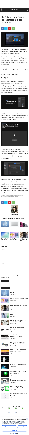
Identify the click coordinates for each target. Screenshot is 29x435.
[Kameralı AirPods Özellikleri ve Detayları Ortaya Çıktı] (5, 322)
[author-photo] (14, 209)
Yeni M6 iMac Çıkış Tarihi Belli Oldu (14, 239)
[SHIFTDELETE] (5, 410)
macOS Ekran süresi (5, 196)
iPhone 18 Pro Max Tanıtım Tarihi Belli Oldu (5, 228)
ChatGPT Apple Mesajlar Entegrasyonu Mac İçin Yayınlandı (18, 387)
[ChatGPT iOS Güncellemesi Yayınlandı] (5, 330)
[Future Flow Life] (18, 415)
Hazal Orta (5, 25)
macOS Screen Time (13, 196)
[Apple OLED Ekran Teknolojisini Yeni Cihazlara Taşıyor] (5, 352)
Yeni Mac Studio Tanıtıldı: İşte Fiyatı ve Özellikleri (14, 228)
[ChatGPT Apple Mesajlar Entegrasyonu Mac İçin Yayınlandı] (5, 388)
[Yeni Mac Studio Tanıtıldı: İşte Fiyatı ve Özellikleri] (14, 224)
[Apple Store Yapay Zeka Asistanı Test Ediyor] (24, 235)
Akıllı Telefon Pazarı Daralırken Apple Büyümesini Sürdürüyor (18, 343)
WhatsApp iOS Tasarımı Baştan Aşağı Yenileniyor (18, 372)
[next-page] (15, 243)
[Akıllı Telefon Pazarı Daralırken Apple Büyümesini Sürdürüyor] (5, 344)
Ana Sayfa (2, 13)
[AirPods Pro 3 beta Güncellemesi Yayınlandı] (5, 396)
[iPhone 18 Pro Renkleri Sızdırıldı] (5, 359)
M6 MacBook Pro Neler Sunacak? (18, 364)
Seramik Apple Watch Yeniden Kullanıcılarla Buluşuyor (17, 335)
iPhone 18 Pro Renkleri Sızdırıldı (18, 357)
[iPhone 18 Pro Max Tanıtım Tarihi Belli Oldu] (5, 224)
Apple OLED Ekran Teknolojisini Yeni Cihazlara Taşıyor (18, 350)
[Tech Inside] (25, 410)
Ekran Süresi (8, 195)
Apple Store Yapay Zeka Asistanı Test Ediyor (23, 239)
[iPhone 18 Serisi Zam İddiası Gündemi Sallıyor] (24, 224)
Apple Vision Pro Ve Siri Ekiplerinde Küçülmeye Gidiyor (18, 379)
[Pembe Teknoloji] (12, 415)
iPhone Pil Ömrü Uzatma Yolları (4, 239)
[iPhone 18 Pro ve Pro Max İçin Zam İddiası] (5, 315)
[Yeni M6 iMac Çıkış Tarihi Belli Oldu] (14, 235)
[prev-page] (13, 243)
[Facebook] (2, 28)
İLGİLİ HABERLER (8, 218)
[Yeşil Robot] (18, 410)
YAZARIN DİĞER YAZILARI (19, 218)
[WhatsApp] (13, 28)
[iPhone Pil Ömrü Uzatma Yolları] (5, 235)
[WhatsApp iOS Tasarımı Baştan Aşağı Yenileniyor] (5, 374)
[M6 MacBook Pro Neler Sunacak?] (5, 366)
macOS (21, 195)
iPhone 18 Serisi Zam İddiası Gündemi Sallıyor (24, 228)
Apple (7, 13)
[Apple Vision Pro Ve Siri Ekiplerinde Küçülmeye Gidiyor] (5, 381)
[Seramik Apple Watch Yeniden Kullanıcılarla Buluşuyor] (5, 337)
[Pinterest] (9, 28)
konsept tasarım (16, 195)
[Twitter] (6, 28)
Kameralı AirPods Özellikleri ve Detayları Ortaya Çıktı (18, 321)
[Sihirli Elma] (12, 410)
